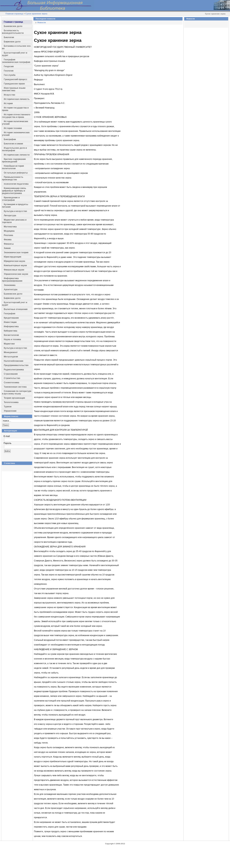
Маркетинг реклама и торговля (14, 221)
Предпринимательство (16, 365)
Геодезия (9, 66)
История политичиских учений (15, 122)
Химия (7, 248)
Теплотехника (11, 402)
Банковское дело (13, 26)
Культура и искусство (15, 211)
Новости (41, 22)
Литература (10, 215)
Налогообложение (13, 361)
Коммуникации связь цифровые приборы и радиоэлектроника (14, 190)
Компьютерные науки (15, 265)
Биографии (10, 139)
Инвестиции (10, 322)
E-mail (7, 436)
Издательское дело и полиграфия (14, 149)
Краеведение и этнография (11, 198)
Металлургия (11, 356)
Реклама (8, 235)
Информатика (11, 326)
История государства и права (15, 109)
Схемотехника (11, 382)
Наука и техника (12, 339)
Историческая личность (16, 99)
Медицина (9, 231)
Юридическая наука (14, 261)
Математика (10, 226)
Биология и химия (13, 143)
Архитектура (10, 289)
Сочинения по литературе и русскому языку (16, 392)
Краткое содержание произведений (14, 160)
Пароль (7, 443)
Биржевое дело (12, 41)
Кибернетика (10, 331)
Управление (10, 411)
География (9, 313)
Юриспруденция (12, 257)
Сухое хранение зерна (36, 14)
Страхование (11, 374)
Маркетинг (9, 343)
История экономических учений (16, 133)
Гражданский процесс (15, 79)
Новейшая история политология (13, 167)
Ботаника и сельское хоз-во (16, 47)
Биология (9, 37)
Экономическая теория (16, 252)
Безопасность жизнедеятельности (13, 31)
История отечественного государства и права (16, 115)
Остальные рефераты (16, 173)
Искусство (9, 95)
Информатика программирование (12, 279)
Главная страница (14, 14)
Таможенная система (15, 387)
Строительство (12, 378)
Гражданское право (14, 83)
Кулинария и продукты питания (15, 205)
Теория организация (14, 398)
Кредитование (11, 318)
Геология (8, 71)
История (8, 103)
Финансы (9, 244)
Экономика (9, 285)
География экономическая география (16, 60)
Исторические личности (16, 155)
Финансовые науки (14, 269)
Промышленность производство (12, 178)
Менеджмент (11, 352)
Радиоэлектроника (14, 369)
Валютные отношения (15, 309)
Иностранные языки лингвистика (13, 89)
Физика (8, 239)
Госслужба (9, 75)
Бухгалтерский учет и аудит (14, 54)
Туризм (8, 406)
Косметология (11, 335)
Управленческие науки (16, 274)
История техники (13, 128)
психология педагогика (16, 184)
